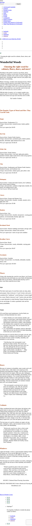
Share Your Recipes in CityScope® (12, 24)
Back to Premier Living (6, 494)
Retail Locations (7, 19)
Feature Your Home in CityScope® (12, 22)
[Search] (8, 4)
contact (5, 27)
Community (6, 18)
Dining (5, 14)
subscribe (5, 28)
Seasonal (5, 11)
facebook (5, 31)
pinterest (5, 36)
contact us (9, 514)
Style (4, 13)
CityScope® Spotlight (9, 7)
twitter (5, 33)
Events (5, 16)
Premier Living (7, 10)
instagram (6, 34)
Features (5, 8)
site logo (2, 2)
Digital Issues (7, 21)
